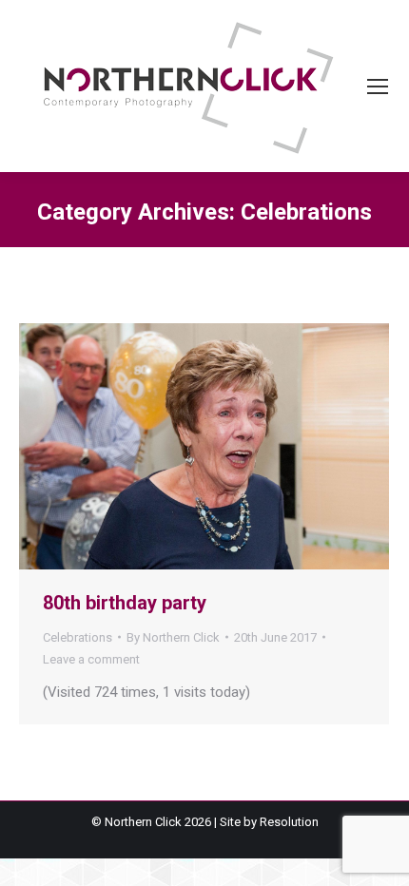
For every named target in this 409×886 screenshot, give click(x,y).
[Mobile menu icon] (377, 86)
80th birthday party (124, 602)
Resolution (289, 822)
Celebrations (77, 637)
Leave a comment (91, 659)
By (173, 637)
